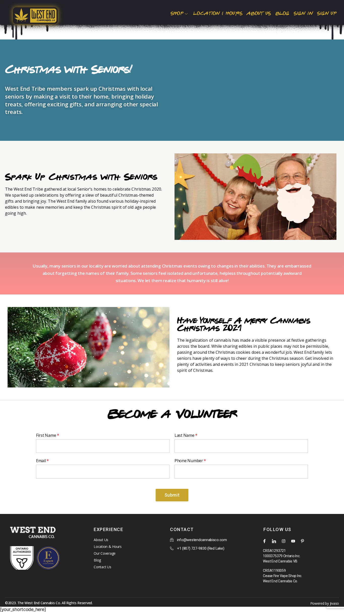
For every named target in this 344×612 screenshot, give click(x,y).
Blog (282, 13)
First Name (46, 435)
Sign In (303, 13)
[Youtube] (293, 541)
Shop (176, 13)
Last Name (184, 435)
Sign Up (326, 13)
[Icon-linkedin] (274, 541)
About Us (259, 13)
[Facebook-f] (264, 541)
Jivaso (334, 603)
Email (41, 460)
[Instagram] (284, 541)
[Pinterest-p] (302, 541)
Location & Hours (217, 13)
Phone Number (189, 460)
